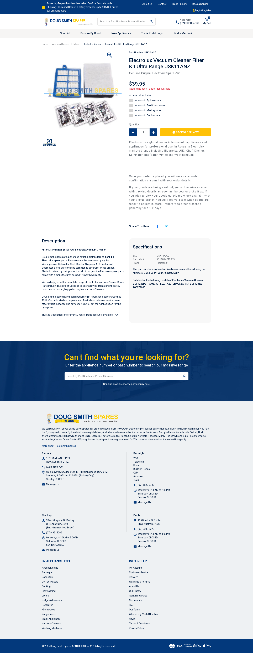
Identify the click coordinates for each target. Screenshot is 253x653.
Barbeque (47, 572)
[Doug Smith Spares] (68, 21)
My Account (135, 567)
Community (135, 600)
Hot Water (47, 605)
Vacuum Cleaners (51, 623)
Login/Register (203, 10)
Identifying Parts (138, 595)
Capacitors (48, 577)
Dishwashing (49, 591)
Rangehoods (49, 614)
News (132, 619)
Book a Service (200, 4)
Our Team (134, 609)
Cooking (46, 586)
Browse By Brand (90, 33)
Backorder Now (187, 132)
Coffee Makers (50, 581)
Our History (135, 591)
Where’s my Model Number (143, 614)
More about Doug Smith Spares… (59, 446)
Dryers (45, 595)
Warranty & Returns (139, 581)
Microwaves (48, 609)
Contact (162, 4)
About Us (147, 4)
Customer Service (139, 572)
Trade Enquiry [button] (179, 4)
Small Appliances (51, 619)
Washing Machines (52, 628)
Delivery (133, 577)
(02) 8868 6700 (189, 23)
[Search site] (151, 21)
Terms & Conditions (139, 623)
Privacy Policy (136, 628)
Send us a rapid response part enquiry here (126, 384)
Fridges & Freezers (52, 600)
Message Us (52, 484)
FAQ (131, 605)
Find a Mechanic (183, 33)
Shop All (65, 33)
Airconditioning (50, 567)
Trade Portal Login (152, 33)
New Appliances (121, 33)
